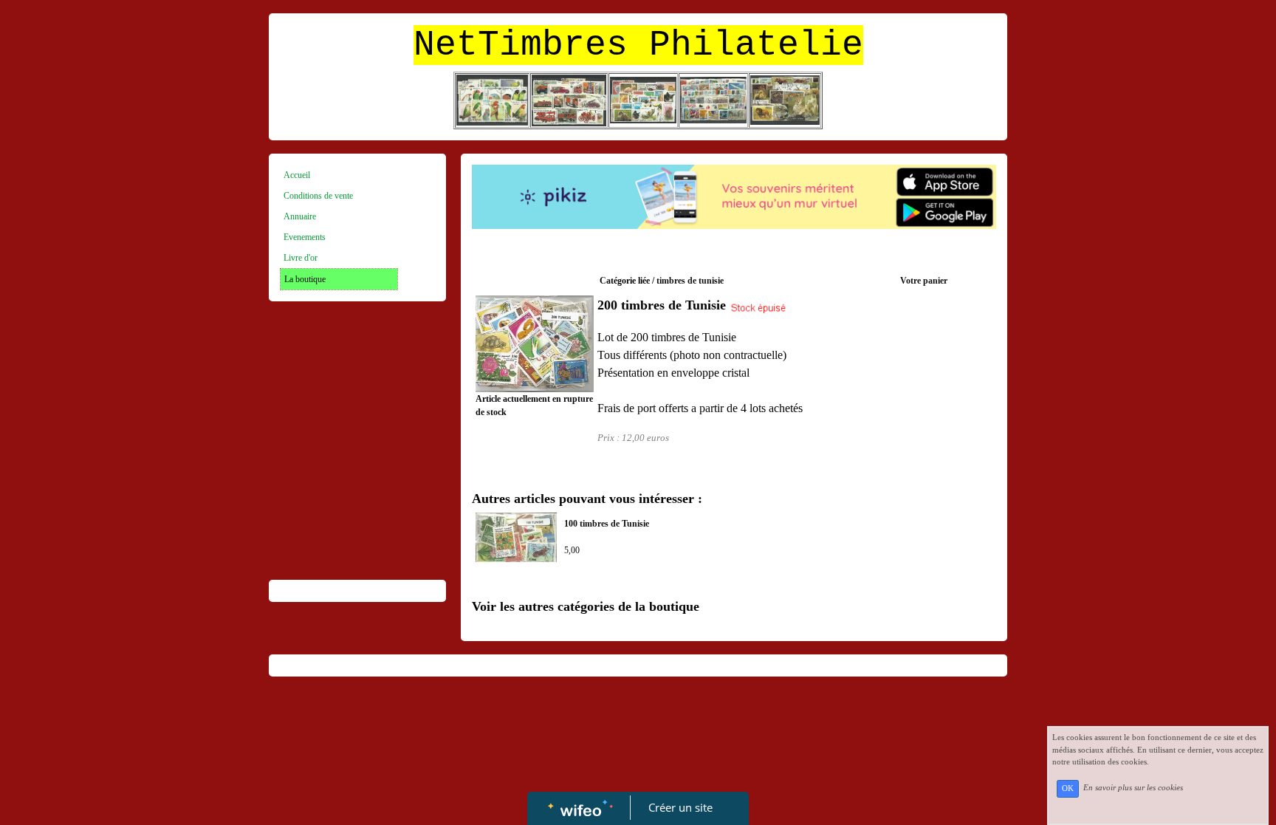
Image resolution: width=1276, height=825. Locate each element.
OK (1068, 788)
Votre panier (923, 280)
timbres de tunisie (690, 280)
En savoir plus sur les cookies (1133, 788)
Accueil (297, 175)
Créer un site (680, 807)
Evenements (305, 237)
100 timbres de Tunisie (606, 523)
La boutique (305, 279)
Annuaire (300, 216)
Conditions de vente (318, 196)
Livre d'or (301, 258)
